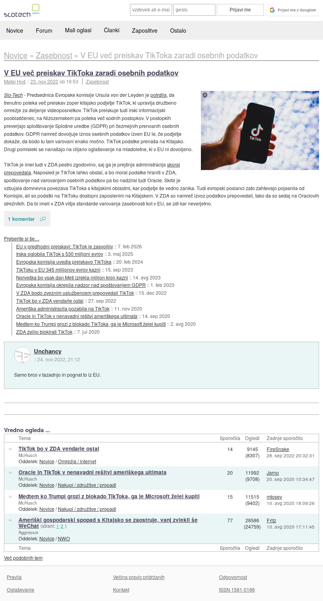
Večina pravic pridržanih (139, 576)
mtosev (274, 496)
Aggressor (29, 532)
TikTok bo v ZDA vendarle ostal (50, 300)
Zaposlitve (145, 30)
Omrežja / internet (77, 461)
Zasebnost (97, 81)
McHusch (28, 455)
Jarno (273, 472)
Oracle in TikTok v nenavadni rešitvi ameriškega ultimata (76, 316)
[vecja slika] (260, 130)
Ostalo (178, 30)
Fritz (271, 520)
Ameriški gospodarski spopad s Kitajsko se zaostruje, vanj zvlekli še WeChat (108, 522)
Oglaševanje (20, 589)
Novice (14, 30)
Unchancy (47, 351)
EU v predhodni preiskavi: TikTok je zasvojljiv (64, 246)
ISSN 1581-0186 (237, 589)
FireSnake (278, 449)
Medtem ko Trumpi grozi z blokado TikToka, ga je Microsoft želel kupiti (91, 323)
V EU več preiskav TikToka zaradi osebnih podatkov (91, 72)
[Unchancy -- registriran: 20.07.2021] (22, 355)
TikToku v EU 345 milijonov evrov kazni (58, 269)
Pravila (14, 576)
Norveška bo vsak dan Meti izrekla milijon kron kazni (72, 277)
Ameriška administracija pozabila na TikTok (63, 308)
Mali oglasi (78, 30)
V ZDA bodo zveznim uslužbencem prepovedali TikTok (75, 292)
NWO (64, 538)
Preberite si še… (21, 238)
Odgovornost (233, 576)
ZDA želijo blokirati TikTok (44, 331)
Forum (44, 30)
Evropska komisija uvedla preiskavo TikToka (63, 261)
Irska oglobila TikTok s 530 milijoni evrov (59, 253)
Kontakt (121, 589)
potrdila (158, 94)
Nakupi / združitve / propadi (87, 484)
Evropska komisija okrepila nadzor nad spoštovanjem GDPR (81, 284)
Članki (111, 30)
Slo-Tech (13, 94)
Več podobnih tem (23, 557)
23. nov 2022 (44, 81)
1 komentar (21, 218)
